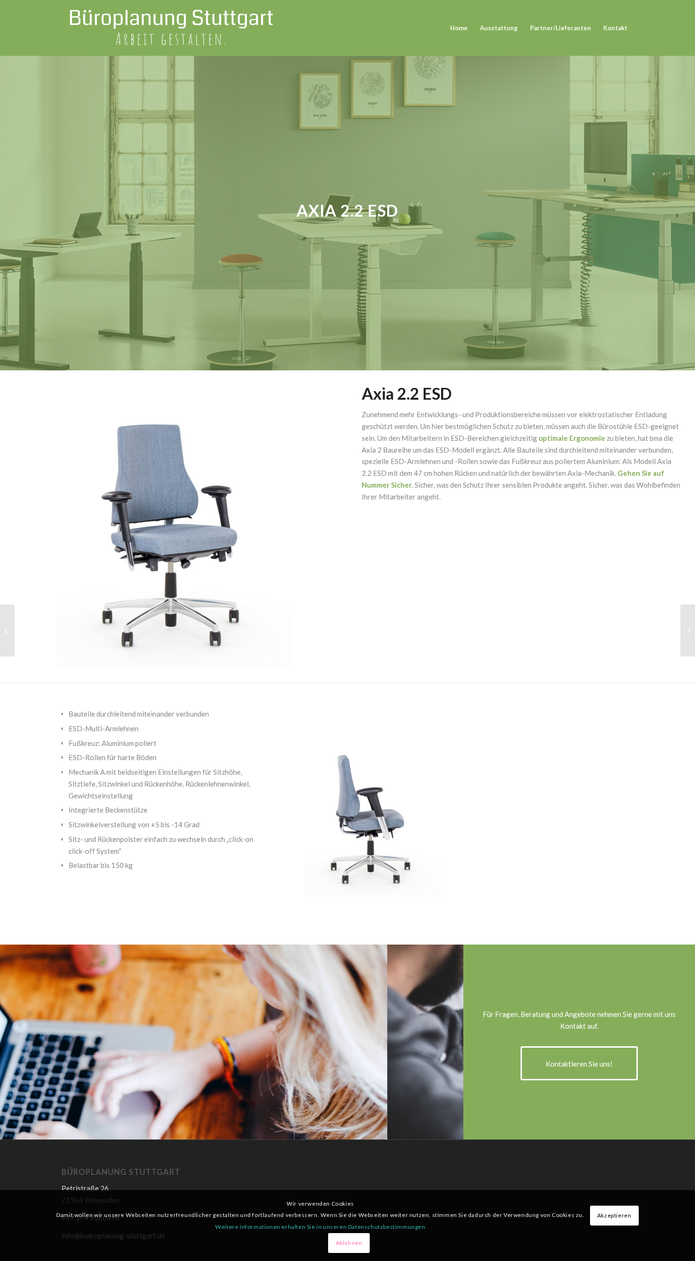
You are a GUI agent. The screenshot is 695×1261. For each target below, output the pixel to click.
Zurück (325, 814)
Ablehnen (349, 1242)
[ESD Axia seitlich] (430, 886)
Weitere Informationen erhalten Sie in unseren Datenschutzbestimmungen (320, 1226)
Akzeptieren (614, 1215)
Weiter (612, 814)
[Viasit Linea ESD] (7, 630)
